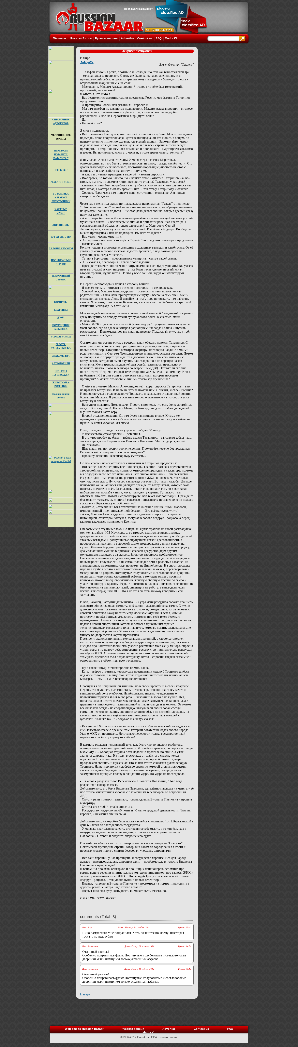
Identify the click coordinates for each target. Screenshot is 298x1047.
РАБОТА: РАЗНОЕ (61, 336)
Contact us (144, 38)
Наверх (85, 994)
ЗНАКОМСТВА (61, 355)
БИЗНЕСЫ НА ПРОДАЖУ (61, 372)
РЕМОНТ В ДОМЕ (60, 182)
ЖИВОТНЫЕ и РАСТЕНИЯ (61, 384)
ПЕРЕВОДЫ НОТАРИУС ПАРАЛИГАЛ (61, 154)
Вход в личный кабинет (138, 9)
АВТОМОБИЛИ (61, 363)
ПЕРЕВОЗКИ (61, 170)
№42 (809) (87, 62)
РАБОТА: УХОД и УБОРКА (61, 346)
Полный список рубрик (61, 395)
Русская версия (106, 38)
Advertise (127, 38)
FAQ (159, 38)
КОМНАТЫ (61, 302)
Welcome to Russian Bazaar (72, 38)
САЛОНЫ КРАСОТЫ (61, 248)
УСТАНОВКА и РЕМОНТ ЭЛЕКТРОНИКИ (60, 197)
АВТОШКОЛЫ (61, 225)
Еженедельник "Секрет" (176, 64)
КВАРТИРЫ (61, 310)
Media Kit (171, 38)
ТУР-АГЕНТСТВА (60, 236)
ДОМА (61, 317)
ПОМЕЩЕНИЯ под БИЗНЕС (61, 327)
